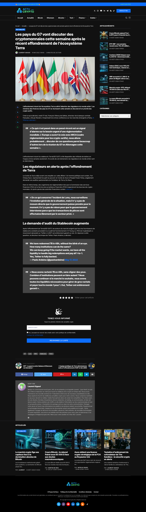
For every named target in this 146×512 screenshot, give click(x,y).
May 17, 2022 (71, 260)
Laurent (22, 470)
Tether (51, 354)
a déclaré (69, 189)
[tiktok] (114, 10)
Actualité (24, 26)
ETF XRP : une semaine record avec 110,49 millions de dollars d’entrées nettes (119, 46)
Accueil (17, 26)
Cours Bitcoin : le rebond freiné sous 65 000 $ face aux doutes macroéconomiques (57, 455)
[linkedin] (104, 10)
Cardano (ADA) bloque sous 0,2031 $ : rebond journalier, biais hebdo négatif (119, 57)
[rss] (111, 10)
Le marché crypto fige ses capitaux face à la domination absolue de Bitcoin (27, 455)
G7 (25, 354)
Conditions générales (85, 492)
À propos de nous (53, 492)
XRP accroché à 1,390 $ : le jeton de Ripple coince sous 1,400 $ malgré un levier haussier (119, 79)
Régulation (91, 431)
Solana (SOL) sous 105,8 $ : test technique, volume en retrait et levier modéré (119, 68)
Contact (96, 492)
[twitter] (94, 10)
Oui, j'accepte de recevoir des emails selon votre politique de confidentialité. (52, 332)
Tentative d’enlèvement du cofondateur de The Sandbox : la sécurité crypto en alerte (117, 455)
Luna (30, 354)
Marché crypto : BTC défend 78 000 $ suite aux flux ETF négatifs (119, 89)
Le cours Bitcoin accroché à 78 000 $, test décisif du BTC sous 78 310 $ (119, 100)
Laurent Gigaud (24, 52)
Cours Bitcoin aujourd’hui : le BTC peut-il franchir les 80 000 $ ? (119, 35)
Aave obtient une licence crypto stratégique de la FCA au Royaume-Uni (87, 454)
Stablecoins (43, 354)
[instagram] (98, 10)
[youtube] (101, 10)
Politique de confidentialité (35, 335)
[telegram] (107, 10)
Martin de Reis (53, 468)
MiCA (35, 354)
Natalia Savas (83, 467)
